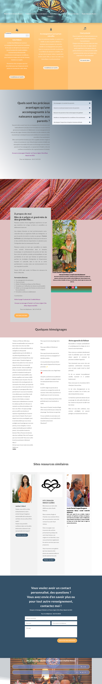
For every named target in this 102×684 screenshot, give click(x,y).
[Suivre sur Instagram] (73, 287)
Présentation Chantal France (13, 14)
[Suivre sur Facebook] (66, 287)
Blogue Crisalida (73, 14)
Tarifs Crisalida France (89, 14)
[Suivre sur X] (70, 287)
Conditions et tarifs (17, 77)
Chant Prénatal (55, 14)
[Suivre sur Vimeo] (76, 287)
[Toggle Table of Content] (26, 35)
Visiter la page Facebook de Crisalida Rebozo (27, 299)
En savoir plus (84, 60)
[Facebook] (71, 285)
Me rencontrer (21, 315)
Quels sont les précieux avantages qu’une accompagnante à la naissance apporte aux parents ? (34, 112)
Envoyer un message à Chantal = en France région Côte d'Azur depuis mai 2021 (51, 610)
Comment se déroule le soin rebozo (36, 14)
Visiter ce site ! (22, 535)
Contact (50, 16)
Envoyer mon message (67, 640)
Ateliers (64, 14)
